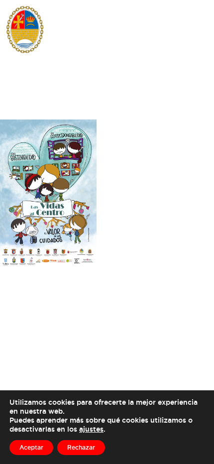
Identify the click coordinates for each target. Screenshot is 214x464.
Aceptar (31, 447)
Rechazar (81, 447)
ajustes (91, 429)
